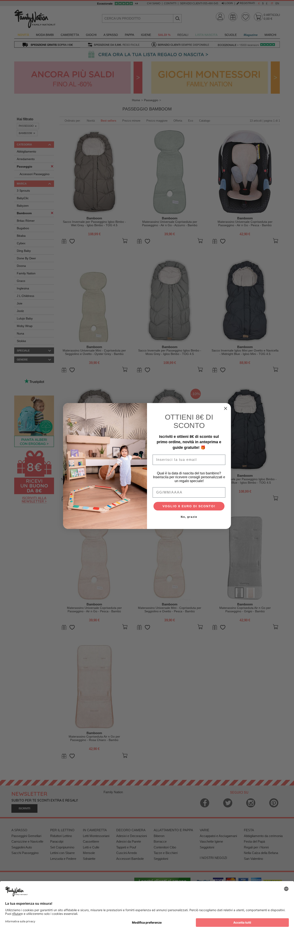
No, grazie (189, 516)
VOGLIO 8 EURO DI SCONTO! (188, 506)
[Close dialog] (225, 408)
